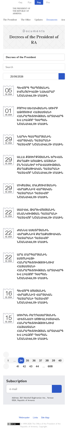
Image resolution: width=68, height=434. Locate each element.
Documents (51, 19)
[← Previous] (6, 355)
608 (50, 366)
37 (40, 360)
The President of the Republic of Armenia (21, 11)
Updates (39, 19)
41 (17, 366)
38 (47, 360)
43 (30, 366)
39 (53, 360)
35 (27, 360)
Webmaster (24, 417)
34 (21, 360)
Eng (39, 2)
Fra (48, 2)
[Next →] (6, 366)
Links (35, 417)
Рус (29, 2)
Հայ (20, 2)
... (7, 76)
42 (24, 366)
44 (37, 366)
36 (34, 360)
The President (10, 19)
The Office (26, 19)
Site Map (45, 417)
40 (60, 360)
